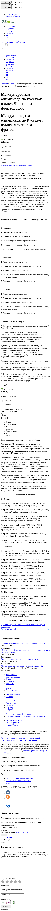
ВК (7, 38)
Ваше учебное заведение (11, 890)
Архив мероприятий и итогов (18, 714)
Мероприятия (11, 675)
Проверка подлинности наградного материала (25, 716)
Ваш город (5, 895)
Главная (4, 84)
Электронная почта (9, 827)
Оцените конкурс (8, 878)
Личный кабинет (13, 17)
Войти (8, 688)
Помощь (9, 697)
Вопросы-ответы (13, 694)
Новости (9, 33)
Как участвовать (13, 677)
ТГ (7, 35)
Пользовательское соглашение (18, 781)
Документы (11, 703)
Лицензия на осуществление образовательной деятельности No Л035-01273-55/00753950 (20, 739)
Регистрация (11, 14)
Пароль (4, 830)
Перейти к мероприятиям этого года (16, 165)
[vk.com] (4, 842)
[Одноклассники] (8, 798)
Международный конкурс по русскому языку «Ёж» (22, 666)
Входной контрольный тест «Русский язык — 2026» (23, 643)
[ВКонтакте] (8, 794)
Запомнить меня (8, 832)
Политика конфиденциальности (19, 778)
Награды (9, 710)
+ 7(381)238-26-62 (14, 720)
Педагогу (10, 29)
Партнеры (10, 707)
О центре (10, 31)
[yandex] (2, 842)
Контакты (10, 684)
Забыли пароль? (22, 832)
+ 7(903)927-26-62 (14, 723)
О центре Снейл (13, 701)
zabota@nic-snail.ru (14, 725)
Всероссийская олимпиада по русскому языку (20, 659)
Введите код (6, 899)
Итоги (12, 84)
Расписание (11, 26)
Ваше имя (5, 885)
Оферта (9, 783)
